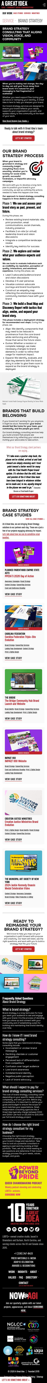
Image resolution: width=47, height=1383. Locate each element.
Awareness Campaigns (12, 581)
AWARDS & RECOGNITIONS (23, 1265)
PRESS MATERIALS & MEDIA (23, 1258)
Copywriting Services (23, 585)
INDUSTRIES (36, 13)
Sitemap (40, 1376)
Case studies (18, 13)
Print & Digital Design (12, 652)
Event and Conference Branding (15, 588)
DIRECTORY (31, 1277)
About (33, 1271)
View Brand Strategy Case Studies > (16, 121)
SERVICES (27, 13)
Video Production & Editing (24, 897)
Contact (23, 1282)
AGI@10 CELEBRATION (23, 1261)
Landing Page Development (13, 648)
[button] (44, 4)
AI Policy (31, 1376)
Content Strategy (10, 585)
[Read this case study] (12, 52)
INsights (22, 1271)
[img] (23, 386)
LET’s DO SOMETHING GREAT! (23, 496)
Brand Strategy (25, 581)
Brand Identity (9, 709)
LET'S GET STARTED (23, 138)
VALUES (12, 1277)
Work (11, 1271)
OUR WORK (7, 13)
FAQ (21, 1277)
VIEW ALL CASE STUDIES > (35, 519)
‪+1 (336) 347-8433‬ (23, 1253)
